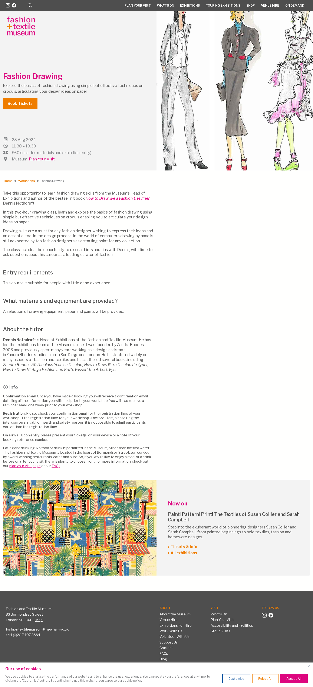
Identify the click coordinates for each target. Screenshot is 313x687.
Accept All (294, 678)
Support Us (168, 642)
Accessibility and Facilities (232, 625)
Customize (236, 678)
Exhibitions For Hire (175, 625)
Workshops (26, 181)
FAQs (56, 466)
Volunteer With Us (174, 636)
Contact (166, 648)
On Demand (294, 5)
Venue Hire (270, 5)
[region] (156, 674)
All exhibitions (184, 553)
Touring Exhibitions (223, 5)
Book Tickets (20, 103)
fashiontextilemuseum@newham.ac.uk (37, 629)
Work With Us (170, 631)
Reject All (265, 678)
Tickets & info (184, 546)
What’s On (165, 5)
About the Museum (175, 614)
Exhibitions (190, 5)
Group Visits (220, 631)
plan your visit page (25, 466)
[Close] (308, 666)
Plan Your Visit (138, 5)
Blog (163, 659)
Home (8, 181)
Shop (250, 5)
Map (39, 620)
